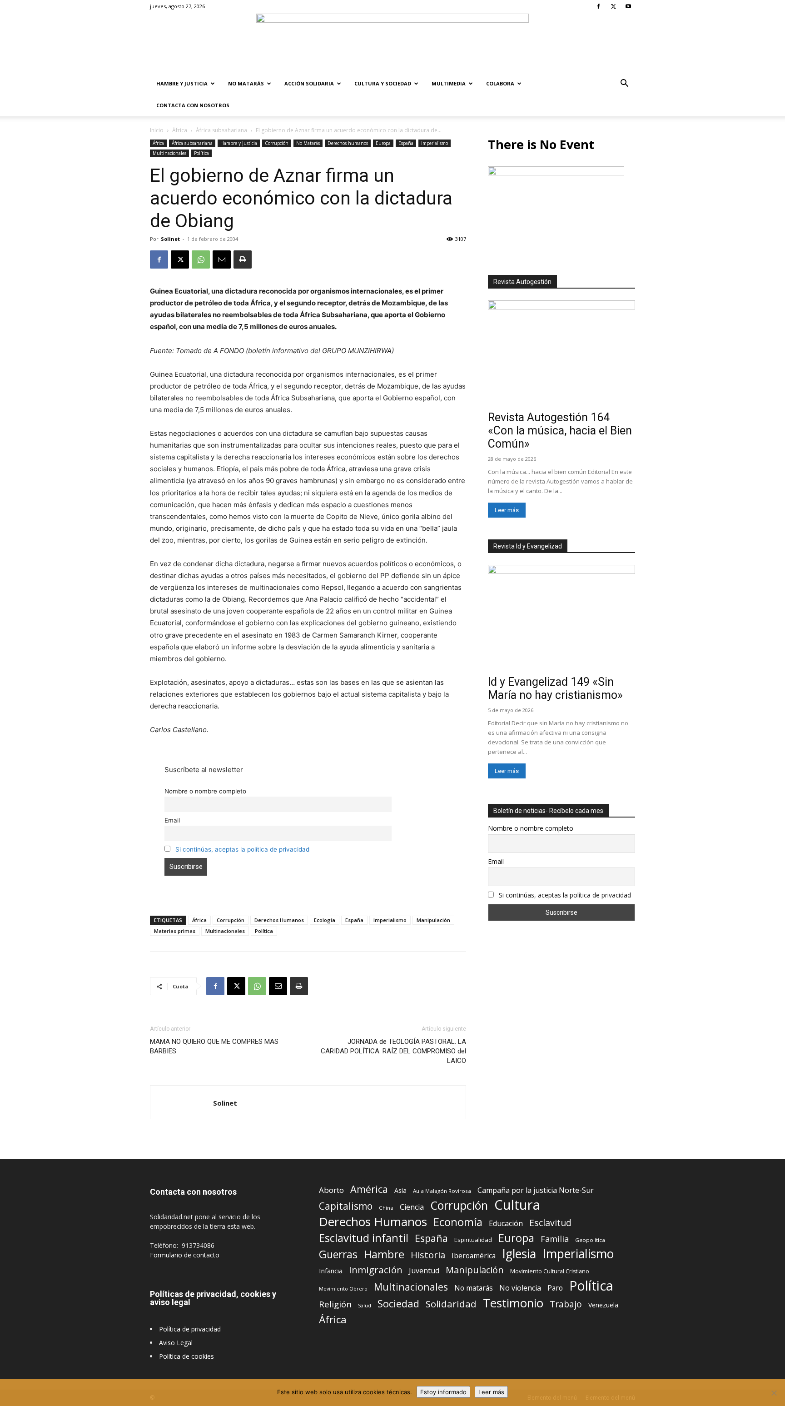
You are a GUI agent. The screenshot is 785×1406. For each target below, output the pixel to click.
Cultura (517, 1205)
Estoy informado (443, 1392)
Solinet (170, 238)
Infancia (331, 1270)
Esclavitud (550, 1222)
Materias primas (174, 930)
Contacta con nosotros (192, 105)
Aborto (331, 1190)
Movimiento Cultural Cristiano (549, 1271)
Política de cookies (186, 1356)
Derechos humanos (348, 143)
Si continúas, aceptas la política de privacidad (242, 849)
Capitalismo (346, 1206)
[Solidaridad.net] (392, 43)
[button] (624, 84)
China (386, 1207)
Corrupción (276, 143)
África (179, 130)
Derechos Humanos (279, 920)
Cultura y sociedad (382, 83)
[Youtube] (628, 6)
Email (172, 820)
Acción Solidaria (309, 83)
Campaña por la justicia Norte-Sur (535, 1190)
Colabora (500, 83)
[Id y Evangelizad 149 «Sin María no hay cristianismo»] (561, 618)
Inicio (157, 130)
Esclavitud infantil (363, 1237)
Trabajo (566, 1304)
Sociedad (398, 1303)
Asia (400, 1190)
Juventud (424, 1271)
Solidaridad (451, 1304)
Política (201, 153)
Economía (457, 1222)
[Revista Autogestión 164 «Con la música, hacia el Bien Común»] (561, 353)
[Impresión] (243, 259)
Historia (428, 1255)
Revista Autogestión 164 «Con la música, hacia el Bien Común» (560, 430)
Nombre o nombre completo (205, 791)
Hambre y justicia (182, 83)
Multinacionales (169, 153)
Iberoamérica (474, 1256)
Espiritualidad (473, 1240)
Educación (506, 1223)
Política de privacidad (190, 1329)
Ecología (324, 920)
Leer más (507, 510)
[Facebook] (598, 6)
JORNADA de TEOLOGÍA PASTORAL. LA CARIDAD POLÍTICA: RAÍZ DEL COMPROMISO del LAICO (393, 1051)
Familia (555, 1239)
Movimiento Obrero (343, 1289)
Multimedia (449, 83)
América (369, 1189)
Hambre (384, 1254)
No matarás (473, 1288)
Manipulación (433, 920)
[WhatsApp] (201, 259)
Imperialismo (434, 143)
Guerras (338, 1254)
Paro (555, 1288)
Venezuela (603, 1305)
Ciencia (412, 1207)
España (405, 143)
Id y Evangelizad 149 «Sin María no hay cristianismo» (555, 688)
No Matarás (246, 83)
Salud (364, 1305)
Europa (383, 143)
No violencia (520, 1288)
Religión (335, 1304)
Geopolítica (590, 1239)
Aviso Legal (176, 1342)
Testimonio (513, 1303)
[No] (773, 1392)
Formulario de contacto (184, 1255)
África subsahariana (221, 130)
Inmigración (375, 1270)
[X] (613, 6)
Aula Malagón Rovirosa (442, 1190)
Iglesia (519, 1254)
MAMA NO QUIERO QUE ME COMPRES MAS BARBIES (214, 1046)
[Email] (222, 259)
